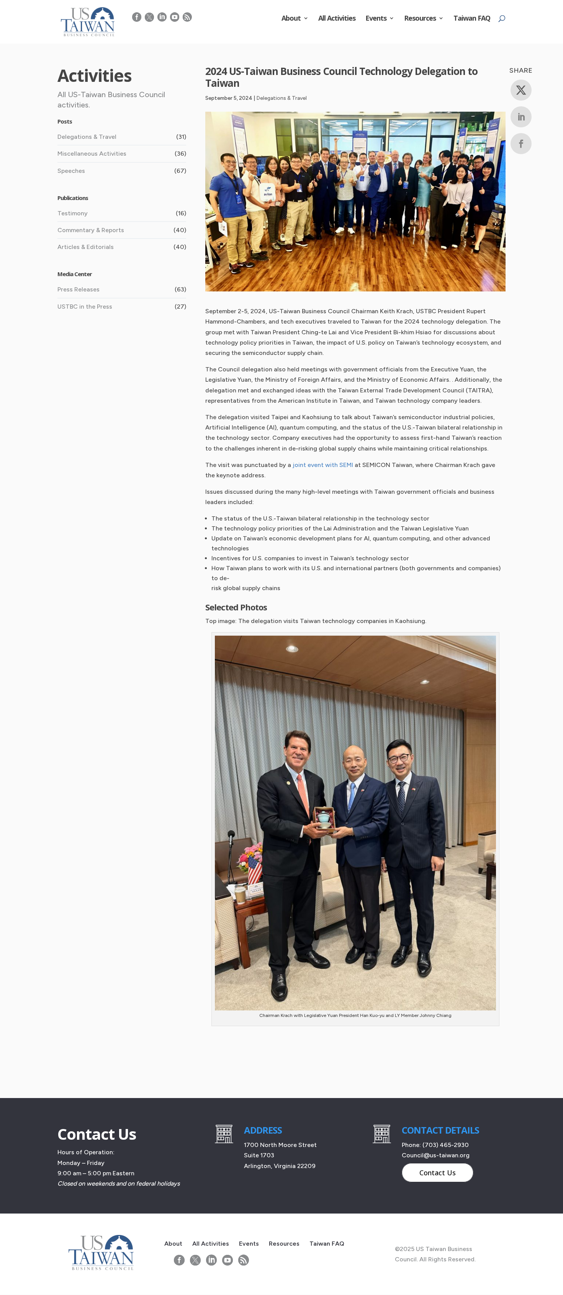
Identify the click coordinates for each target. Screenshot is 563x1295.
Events (375, 19)
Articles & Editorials (85, 247)
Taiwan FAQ (471, 19)
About (291, 19)
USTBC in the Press (84, 306)
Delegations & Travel (281, 98)
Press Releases (78, 289)
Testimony (72, 213)
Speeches (71, 170)
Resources (420, 19)
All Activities (336, 19)
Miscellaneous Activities (91, 153)
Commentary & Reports (90, 230)
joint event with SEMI (323, 465)
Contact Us (437, 1172)
